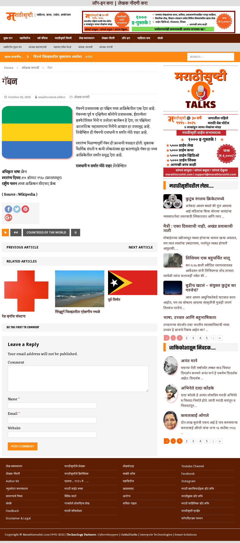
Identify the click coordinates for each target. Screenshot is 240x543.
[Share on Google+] (8, 217)
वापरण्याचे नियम (14, 496)
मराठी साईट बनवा (73, 488)
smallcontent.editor (51, 97)
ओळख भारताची (85, 47)
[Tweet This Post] (17, 209)
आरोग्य (126, 496)
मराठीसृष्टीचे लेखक (74, 466)
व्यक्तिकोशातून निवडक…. (192, 348)
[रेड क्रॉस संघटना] (26, 309)
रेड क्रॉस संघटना (14, 316)
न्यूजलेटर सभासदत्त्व (17, 488)
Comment (16, 362)
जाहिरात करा (143, 38)
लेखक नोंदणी (108, 38)
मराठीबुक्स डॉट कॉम (192, 496)
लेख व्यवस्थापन (86, 38)
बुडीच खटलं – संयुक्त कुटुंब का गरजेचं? (211, 287)
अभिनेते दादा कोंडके (197, 388)
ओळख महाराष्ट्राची (37, 47)
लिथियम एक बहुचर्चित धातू (208, 258)
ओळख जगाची (105, 47)
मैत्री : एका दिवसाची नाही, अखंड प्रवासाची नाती (198, 228)
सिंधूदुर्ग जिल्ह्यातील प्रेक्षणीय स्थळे (77, 312)
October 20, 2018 (19, 97)
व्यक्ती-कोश (129, 473)
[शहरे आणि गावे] (38, 16)
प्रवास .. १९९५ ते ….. (76, 481)
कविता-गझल (130, 503)
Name (13, 399)
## (16, 232)
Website (14, 428)
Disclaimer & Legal (18, 518)
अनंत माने (189, 360)
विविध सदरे (70, 496)
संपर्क (160, 38)
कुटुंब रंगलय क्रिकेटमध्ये (205, 198)
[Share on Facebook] (8, 209)
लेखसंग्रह (128, 466)
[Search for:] (210, 56)
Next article (141, 247)
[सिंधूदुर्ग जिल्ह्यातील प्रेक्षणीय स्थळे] (79, 304)
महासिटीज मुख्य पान (13, 47)
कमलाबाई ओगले (195, 415)
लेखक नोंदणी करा (133, 3)
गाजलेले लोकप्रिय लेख (76, 503)
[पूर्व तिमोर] (132, 292)
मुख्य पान (8, 38)
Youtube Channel (192, 466)
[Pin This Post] (25, 209)
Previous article (22, 247)
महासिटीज (25, 38)
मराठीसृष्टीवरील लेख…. (191, 186)
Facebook (188, 473)
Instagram (188, 481)
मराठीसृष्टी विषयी (63, 38)
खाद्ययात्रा (128, 488)
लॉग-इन (126, 38)
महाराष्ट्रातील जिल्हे (62, 47)
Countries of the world (46, 232)
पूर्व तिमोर (114, 299)
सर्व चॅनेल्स (42, 38)
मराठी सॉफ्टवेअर (73, 511)
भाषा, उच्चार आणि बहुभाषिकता (189, 317)
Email (13, 414)
